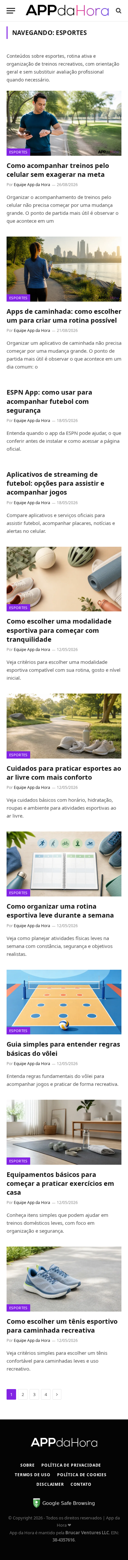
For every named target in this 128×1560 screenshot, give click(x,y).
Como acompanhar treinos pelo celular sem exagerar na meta (58, 170)
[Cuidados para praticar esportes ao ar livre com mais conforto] (64, 726)
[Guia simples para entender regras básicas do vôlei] (64, 1002)
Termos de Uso (33, 1475)
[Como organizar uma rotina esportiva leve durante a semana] (64, 863)
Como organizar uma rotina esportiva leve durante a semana (60, 911)
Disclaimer (50, 1484)
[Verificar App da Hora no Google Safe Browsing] (64, 1507)
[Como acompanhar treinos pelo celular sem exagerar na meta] (64, 123)
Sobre (27, 1465)
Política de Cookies (82, 1475)
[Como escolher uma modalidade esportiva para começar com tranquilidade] (64, 579)
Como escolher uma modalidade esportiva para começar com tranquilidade (59, 630)
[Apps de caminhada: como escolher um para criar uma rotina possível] (64, 269)
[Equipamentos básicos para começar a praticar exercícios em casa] (64, 1132)
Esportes (18, 151)
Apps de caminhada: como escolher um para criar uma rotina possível (64, 316)
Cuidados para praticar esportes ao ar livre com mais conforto (64, 773)
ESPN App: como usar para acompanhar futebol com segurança (49, 401)
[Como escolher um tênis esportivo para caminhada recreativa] (64, 1279)
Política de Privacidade (71, 1465)
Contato (81, 1484)
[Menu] (11, 10)
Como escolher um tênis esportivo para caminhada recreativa (62, 1326)
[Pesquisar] (118, 10)
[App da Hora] (67, 10)
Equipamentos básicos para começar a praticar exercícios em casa (60, 1183)
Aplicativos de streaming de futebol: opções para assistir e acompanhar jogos (55, 483)
